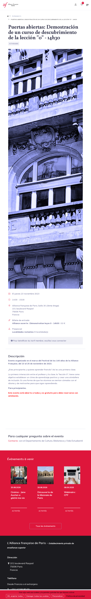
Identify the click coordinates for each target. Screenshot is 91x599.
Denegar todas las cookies (37, 596)
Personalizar (57, 596)
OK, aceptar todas (15, 596)
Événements (16, 16)
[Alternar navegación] (87, 5)
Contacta (13, 440)
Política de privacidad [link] (75, 596)
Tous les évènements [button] (45, 526)
